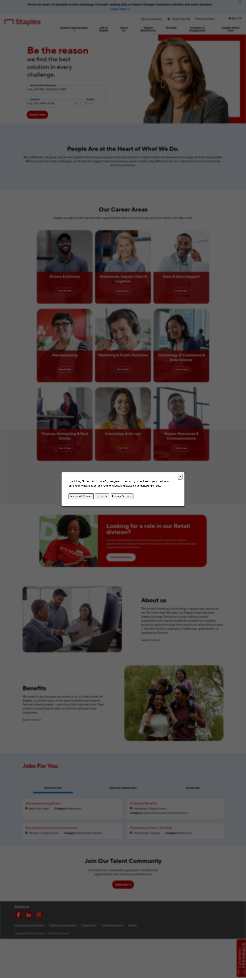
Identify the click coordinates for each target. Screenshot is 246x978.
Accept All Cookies (81, 496)
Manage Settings (122, 496)
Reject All (102, 496)
